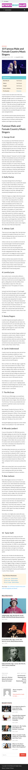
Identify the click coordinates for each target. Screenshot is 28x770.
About (3, 768)
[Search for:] (14, 755)
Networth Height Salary (16, 765)
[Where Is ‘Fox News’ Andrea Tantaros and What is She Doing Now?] (6, 744)
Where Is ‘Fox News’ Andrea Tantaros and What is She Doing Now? (19, 745)
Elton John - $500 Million (11, 578)
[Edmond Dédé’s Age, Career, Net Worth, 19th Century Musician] (14, 662)
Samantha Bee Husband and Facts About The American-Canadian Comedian (19, 718)
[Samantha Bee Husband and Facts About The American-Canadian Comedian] (6, 715)
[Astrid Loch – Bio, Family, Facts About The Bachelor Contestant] (6, 726)
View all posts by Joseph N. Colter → (18, 695)
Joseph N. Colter (19, 57)
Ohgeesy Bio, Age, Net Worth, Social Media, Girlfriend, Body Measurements (13, 616)
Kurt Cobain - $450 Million (12, 582)
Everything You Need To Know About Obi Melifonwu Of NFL (19, 708)
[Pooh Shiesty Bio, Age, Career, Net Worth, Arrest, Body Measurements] (14, 638)
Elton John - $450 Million (11, 580)
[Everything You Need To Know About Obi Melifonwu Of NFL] (6, 706)
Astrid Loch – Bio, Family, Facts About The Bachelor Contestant (19, 727)
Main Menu (8, 10)
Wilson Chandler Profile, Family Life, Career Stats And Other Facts (19, 736)
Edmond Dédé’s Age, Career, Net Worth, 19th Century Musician (14, 664)
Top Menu (6, 1)
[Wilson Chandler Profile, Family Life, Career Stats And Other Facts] (6, 735)
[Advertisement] (14, 29)
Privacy (12, 768)
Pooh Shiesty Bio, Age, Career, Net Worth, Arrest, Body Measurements (12, 640)
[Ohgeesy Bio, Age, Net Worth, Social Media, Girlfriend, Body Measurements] (14, 613)
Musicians (4, 46)
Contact (8, 768)
